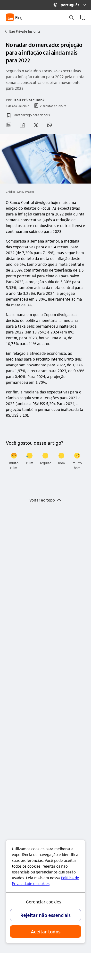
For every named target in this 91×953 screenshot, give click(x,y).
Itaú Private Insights (23, 31)
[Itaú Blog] (14, 17)
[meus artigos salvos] (82, 17)
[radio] (14, 461)
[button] (67, 5)
